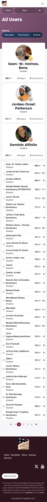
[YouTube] (42, 466)
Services (8, 458)
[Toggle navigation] (42, 3)
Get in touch (10, 476)
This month (23, 34)
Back (8, 10)
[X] (36, 466)
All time (36, 34)
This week (9, 34)
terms (41, 493)
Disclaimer (15, 455)
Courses (32, 455)
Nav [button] (24, 10)
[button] (40, 10)
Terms (24, 455)
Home (6, 455)
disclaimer (29, 493)
